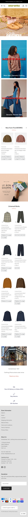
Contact (3, 417)
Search (3, 412)
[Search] (5, 5)
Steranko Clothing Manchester (11, 511)
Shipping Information (6, 420)
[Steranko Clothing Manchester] (14, 5)
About (2, 415)
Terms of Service (5, 427)
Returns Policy (4, 422)
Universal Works (14, 206)
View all (14, 208)
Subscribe (6, 488)
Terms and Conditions (6, 425)
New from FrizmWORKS (14, 128)
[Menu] (1, 5)
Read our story (14, 376)
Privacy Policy (4, 430)
